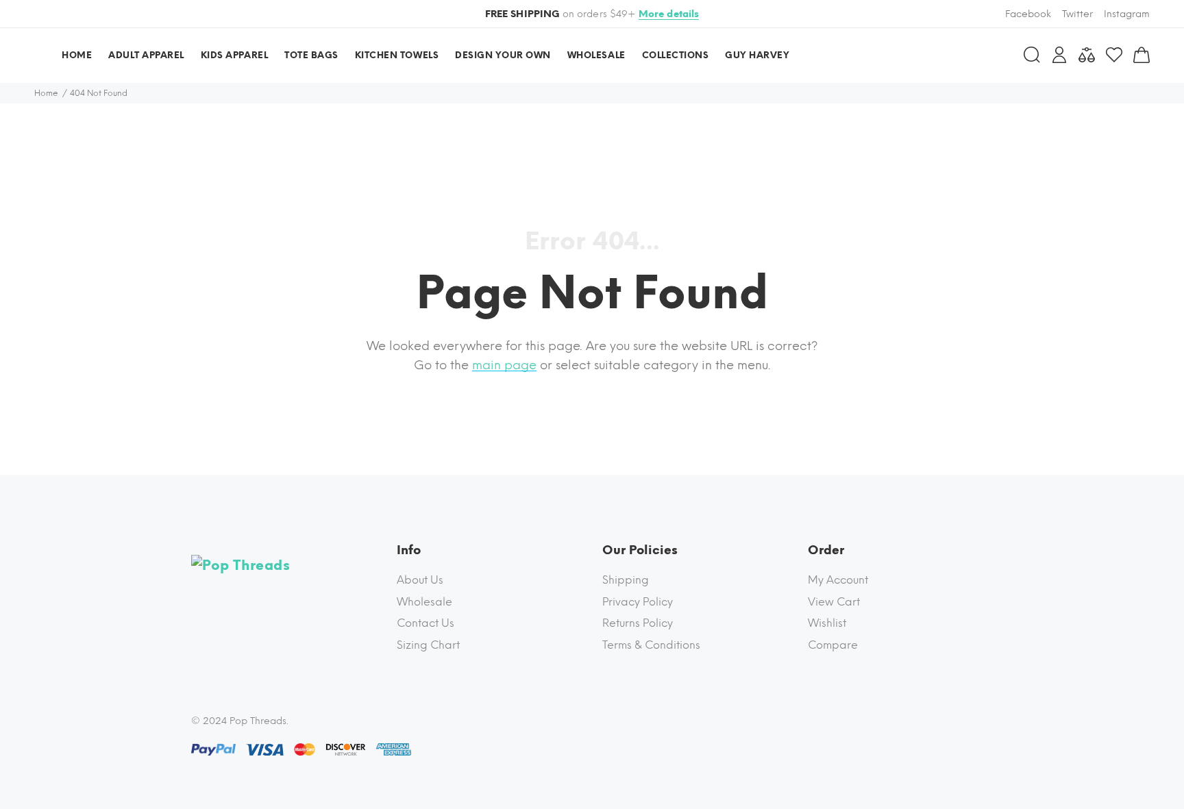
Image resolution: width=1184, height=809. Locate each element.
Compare (833, 644)
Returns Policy (637, 623)
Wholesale (424, 601)
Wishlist (827, 623)
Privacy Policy (637, 601)
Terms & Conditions (651, 644)
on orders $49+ (592, 14)
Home (46, 93)
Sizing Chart (428, 644)
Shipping (625, 579)
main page (504, 365)
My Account (838, 579)
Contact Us (425, 623)
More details (669, 14)
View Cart (834, 601)
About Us (420, 579)
